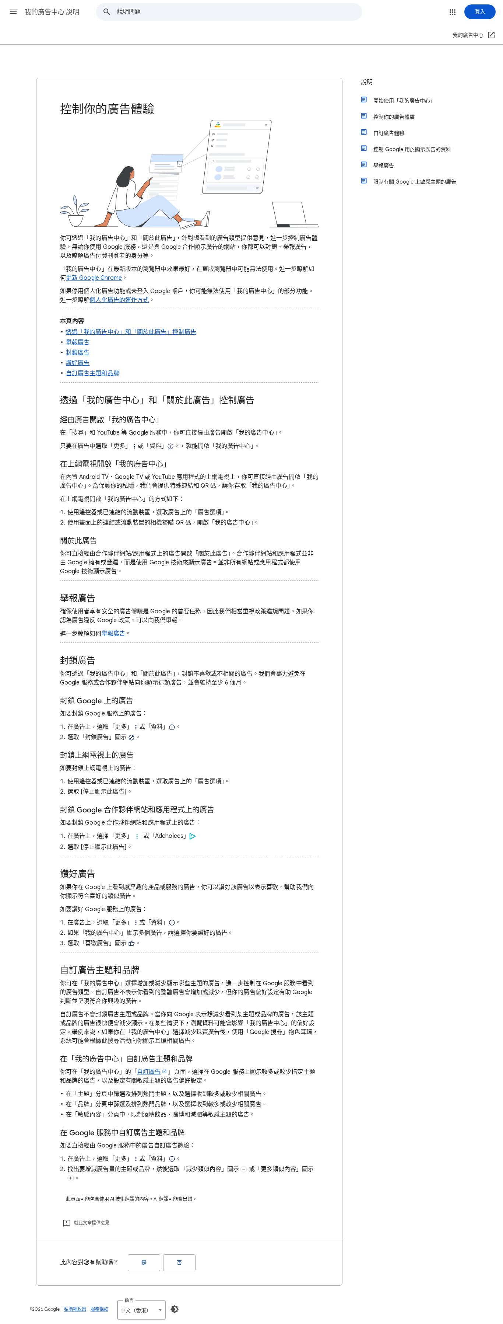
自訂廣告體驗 (388, 133)
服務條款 (99, 1309)
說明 (367, 82)
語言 (129, 1300)
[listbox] (141, 1310)
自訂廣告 (149, 1072)
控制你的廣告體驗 (394, 117)
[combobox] (239, 11)
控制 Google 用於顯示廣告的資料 (412, 149)
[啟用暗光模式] (174, 1309)
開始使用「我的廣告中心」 (404, 100)
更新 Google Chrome (94, 278)
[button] (13, 12)
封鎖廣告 (77, 352)
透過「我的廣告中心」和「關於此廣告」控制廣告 (131, 332)
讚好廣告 (77, 363)
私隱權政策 (75, 1309)
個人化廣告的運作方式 (119, 300)
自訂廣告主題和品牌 (92, 373)
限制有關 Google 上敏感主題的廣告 (414, 181)
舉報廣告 (77, 342)
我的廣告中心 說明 (52, 12)
